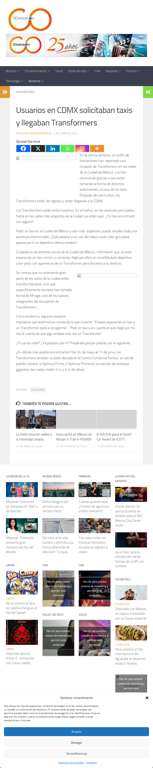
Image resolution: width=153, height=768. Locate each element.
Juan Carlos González (37, 133)
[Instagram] (82, 148)
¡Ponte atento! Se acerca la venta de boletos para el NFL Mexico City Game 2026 (129, 515)
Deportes (112, 71)
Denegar (76, 742)
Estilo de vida (77, 71)
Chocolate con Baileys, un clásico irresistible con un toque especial (131, 613)
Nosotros (34, 81)
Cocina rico (122, 604)
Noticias (11, 71)
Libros (10, 598)
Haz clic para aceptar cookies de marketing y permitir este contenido (58, 588)
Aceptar (76, 732)
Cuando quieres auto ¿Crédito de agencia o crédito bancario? (94, 506)
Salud (59, 71)
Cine (97, 71)
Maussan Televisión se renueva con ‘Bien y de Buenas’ (22, 506)
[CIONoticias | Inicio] (29, 20)
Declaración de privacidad (70, 762)
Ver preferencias (76, 753)
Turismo (131, 71)
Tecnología (13, 81)
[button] (147, 698)
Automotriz (25, 92)
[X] (38, 148)
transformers (37, 389)
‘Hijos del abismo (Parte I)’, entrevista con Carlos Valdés (20, 658)
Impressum (91, 762)
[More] (97, 148)
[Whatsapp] (68, 148)
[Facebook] (23, 148)
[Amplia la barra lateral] (5, 92)
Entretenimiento (36, 71)
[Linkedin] (53, 148)
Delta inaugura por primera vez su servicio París (55, 506)
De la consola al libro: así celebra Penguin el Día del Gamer (21, 608)
